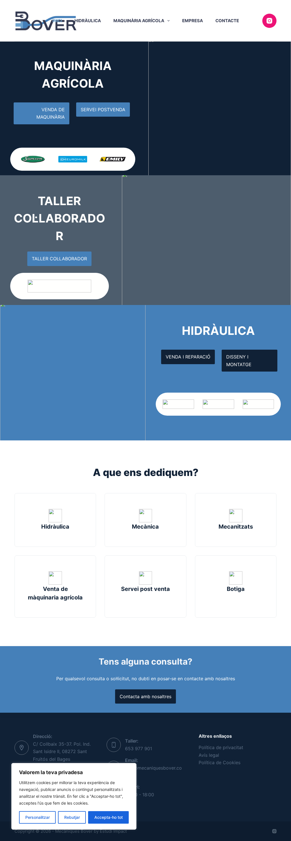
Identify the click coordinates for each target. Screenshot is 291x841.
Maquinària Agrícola (138, 20)
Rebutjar (72, 817)
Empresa (192, 20)
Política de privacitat (221, 747)
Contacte (227, 20)
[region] (73, 796)
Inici (57, 20)
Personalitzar (37, 817)
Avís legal (209, 755)
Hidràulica (87, 20)
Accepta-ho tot (108, 817)
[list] (72, 159)
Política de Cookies (219, 762)
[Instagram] (269, 21)
